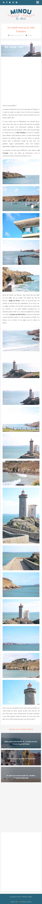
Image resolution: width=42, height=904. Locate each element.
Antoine (29, 902)
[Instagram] (13, 2)
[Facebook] (6, 2)
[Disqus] (21, 861)
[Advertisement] (21, 81)
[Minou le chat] (21, 21)
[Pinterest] (16, 2)
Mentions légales (27, 897)
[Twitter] (10, 2)
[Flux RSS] (3, 2)
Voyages (29, 35)
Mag (23, 902)
